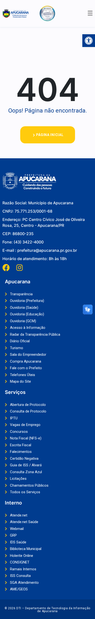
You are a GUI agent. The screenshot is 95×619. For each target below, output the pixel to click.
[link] (88, 40)
